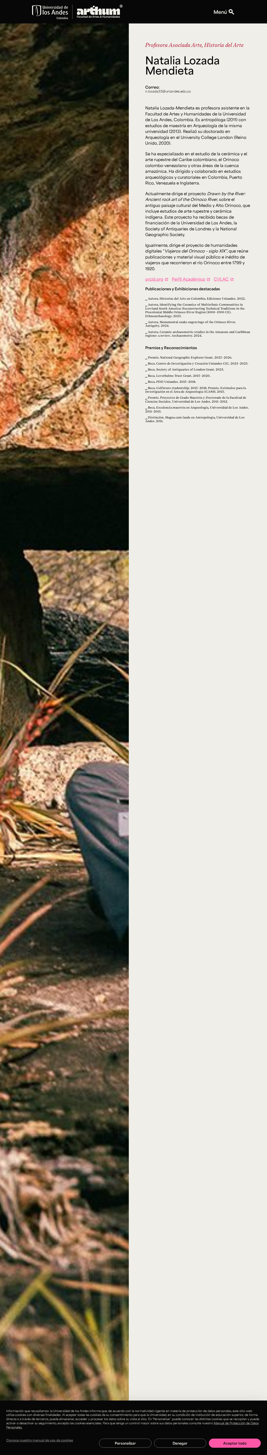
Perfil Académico (188, 279)
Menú (220, 11)
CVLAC (221, 279)
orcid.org (154, 279)
